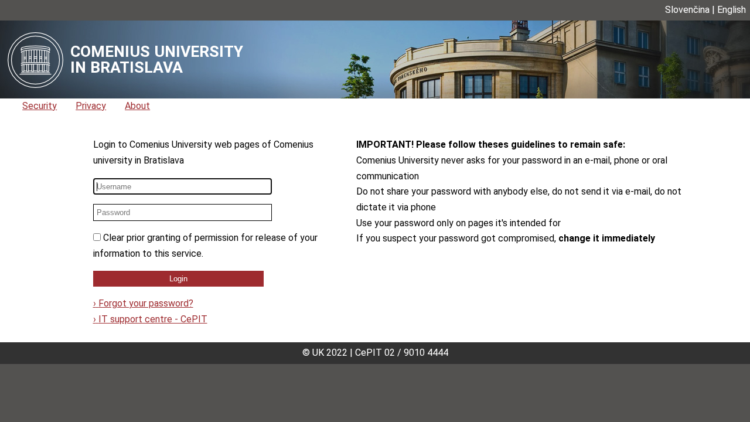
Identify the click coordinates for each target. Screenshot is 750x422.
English (731, 9)
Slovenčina (687, 9)
